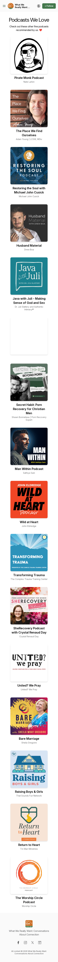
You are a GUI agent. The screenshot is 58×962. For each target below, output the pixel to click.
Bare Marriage (29, 738)
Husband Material (29, 245)
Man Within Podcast (29, 469)
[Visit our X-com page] (32, 942)
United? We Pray (29, 685)
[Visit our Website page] (39, 942)
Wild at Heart (29, 522)
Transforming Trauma (29, 575)
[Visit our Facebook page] (18, 942)
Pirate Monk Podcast (29, 78)
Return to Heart (29, 845)
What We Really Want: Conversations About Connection (22, 6)
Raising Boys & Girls (29, 792)
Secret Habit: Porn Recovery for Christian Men (29, 409)
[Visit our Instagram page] (25, 942)
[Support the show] (38, 6)
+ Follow (49, 6)
